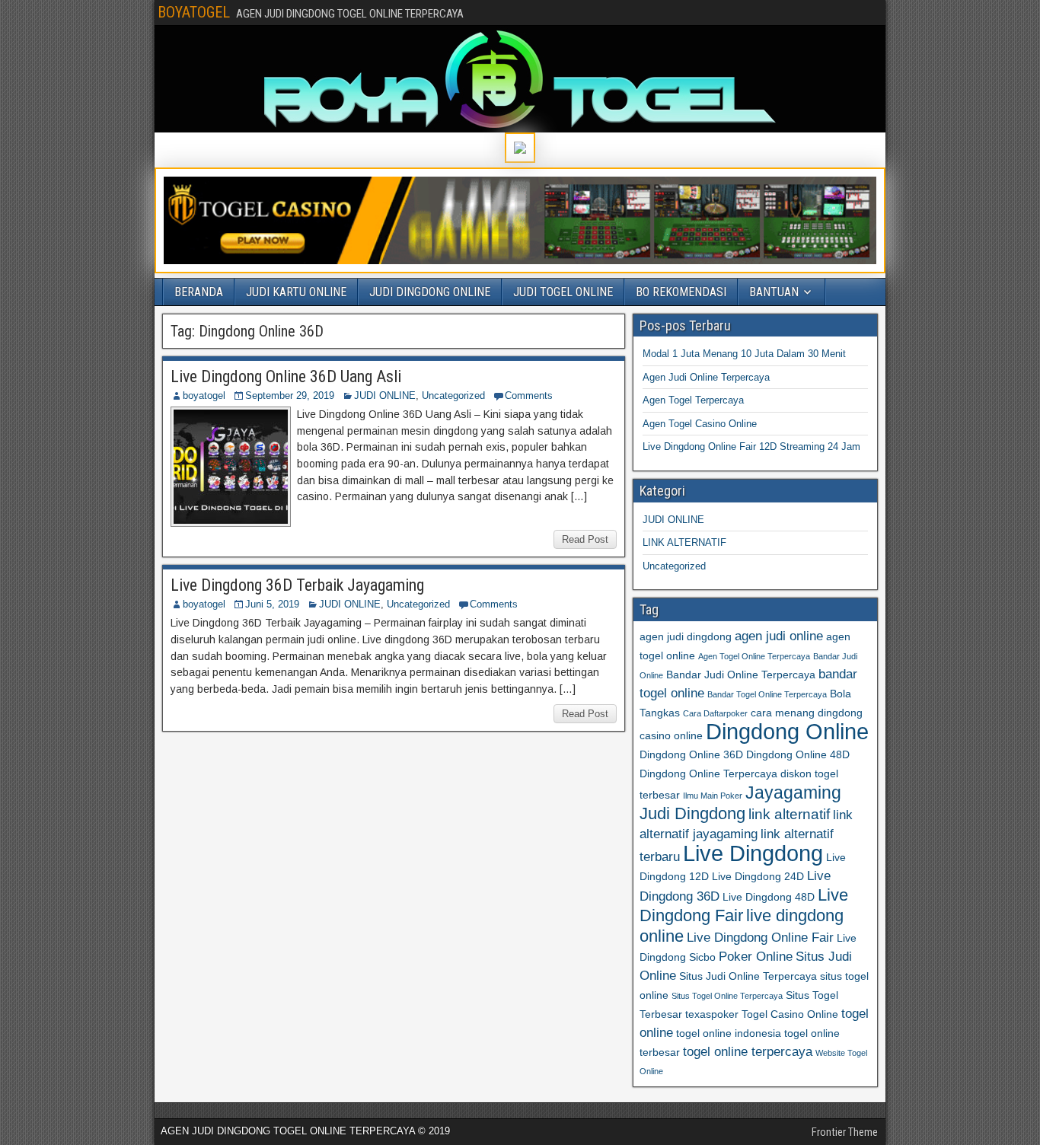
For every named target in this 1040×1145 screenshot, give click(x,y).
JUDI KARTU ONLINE (296, 292)
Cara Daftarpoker (715, 713)
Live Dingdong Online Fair (760, 937)
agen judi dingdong (686, 636)
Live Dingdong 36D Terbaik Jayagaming (297, 585)
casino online (671, 735)
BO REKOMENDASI (681, 292)
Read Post (585, 539)
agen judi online (779, 636)
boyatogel (204, 395)
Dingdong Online (787, 731)
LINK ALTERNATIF (684, 542)
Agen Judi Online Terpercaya (706, 377)
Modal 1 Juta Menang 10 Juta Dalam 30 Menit (744, 353)
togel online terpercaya (747, 1052)
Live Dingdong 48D (769, 897)
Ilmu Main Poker (712, 795)
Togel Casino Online (790, 1014)
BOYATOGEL (194, 12)
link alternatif (789, 814)
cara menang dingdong (807, 712)
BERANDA (198, 292)
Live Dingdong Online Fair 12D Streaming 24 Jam (751, 446)
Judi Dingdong (692, 813)
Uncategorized (453, 395)
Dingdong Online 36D (691, 754)
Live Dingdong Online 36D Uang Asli (286, 376)
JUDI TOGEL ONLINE (563, 292)
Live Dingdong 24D (758, 876)
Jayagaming (793, 792)
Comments (529, 395)
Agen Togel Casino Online (700, 423)
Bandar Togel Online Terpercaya (767, 694)
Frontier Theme (845, 1132)
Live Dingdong (753, 853)
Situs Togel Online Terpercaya (727, 995)
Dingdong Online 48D (798, 754)
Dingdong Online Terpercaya (708, 773)
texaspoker (712, 1014)
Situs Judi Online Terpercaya (748, 976)
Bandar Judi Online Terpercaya (740, 674)
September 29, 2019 (289, 395)
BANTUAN (774, 292)
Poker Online (756, 956)
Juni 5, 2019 (272, 604)
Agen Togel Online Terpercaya (754, 656)
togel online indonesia (728, 1033)
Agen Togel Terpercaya (693, 400)
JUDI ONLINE (385, 395)
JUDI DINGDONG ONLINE (429, 292)
